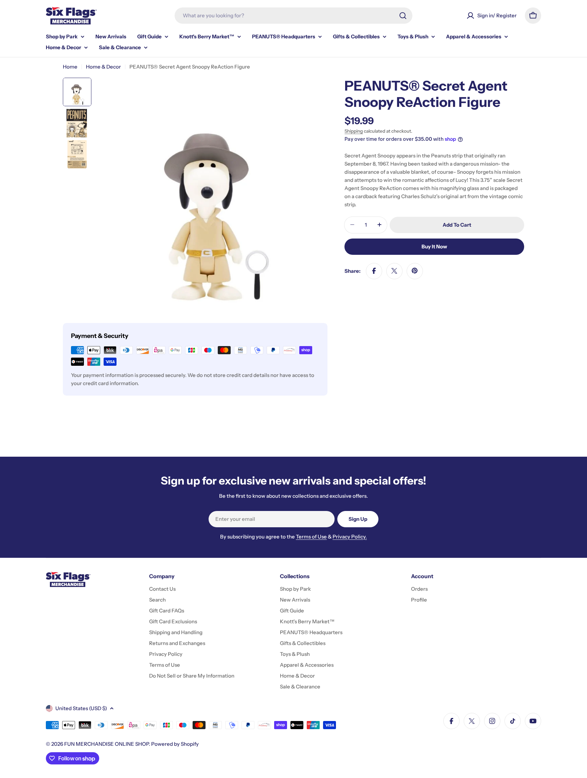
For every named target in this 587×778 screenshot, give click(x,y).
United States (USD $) (81, 708)
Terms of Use (311, 536)
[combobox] (293, 15)
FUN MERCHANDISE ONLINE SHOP (106, 744)
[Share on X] (394, 271)
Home (70, 66)
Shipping (353, 131)
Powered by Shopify (175, 744)
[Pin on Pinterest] (415, 271)
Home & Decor (103, 66)
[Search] (403, 16)
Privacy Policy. (350, 536)
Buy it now (434, 246)
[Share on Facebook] (374, 271)
